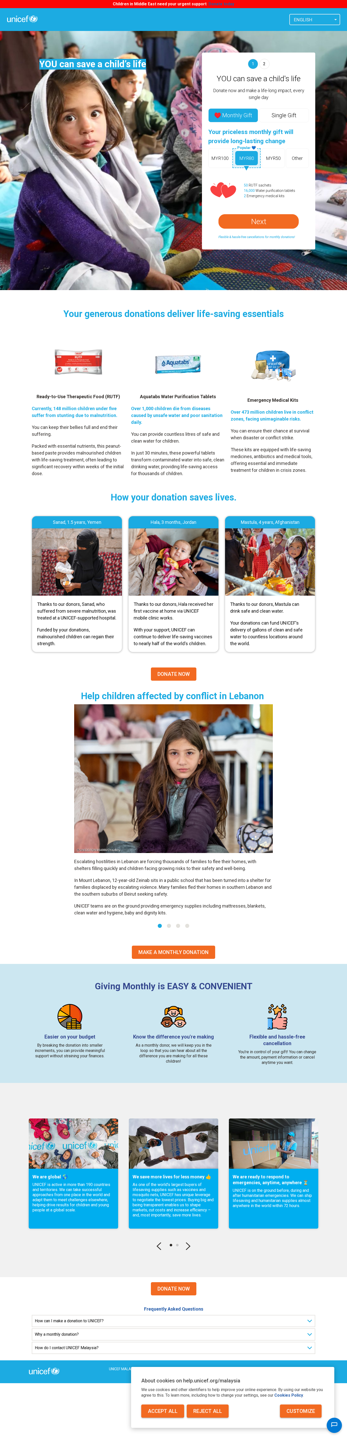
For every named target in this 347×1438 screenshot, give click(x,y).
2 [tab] (177, 1245)
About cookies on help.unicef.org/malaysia (190, 1381)
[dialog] (232, 1397)
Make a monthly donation (173, 952)
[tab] (233, 115)
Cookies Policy (288, 1395)
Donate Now (173, 674)
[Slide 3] (187, 925)
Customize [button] (301, 1411)
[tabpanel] (73, 1173)
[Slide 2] (178, 925)
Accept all (163, 1411)
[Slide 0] (159, 925)
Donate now (173, 1289)
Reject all (207, 1411)
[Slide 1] (169, 925)
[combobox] (314, 19)
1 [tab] (171, 1245)
